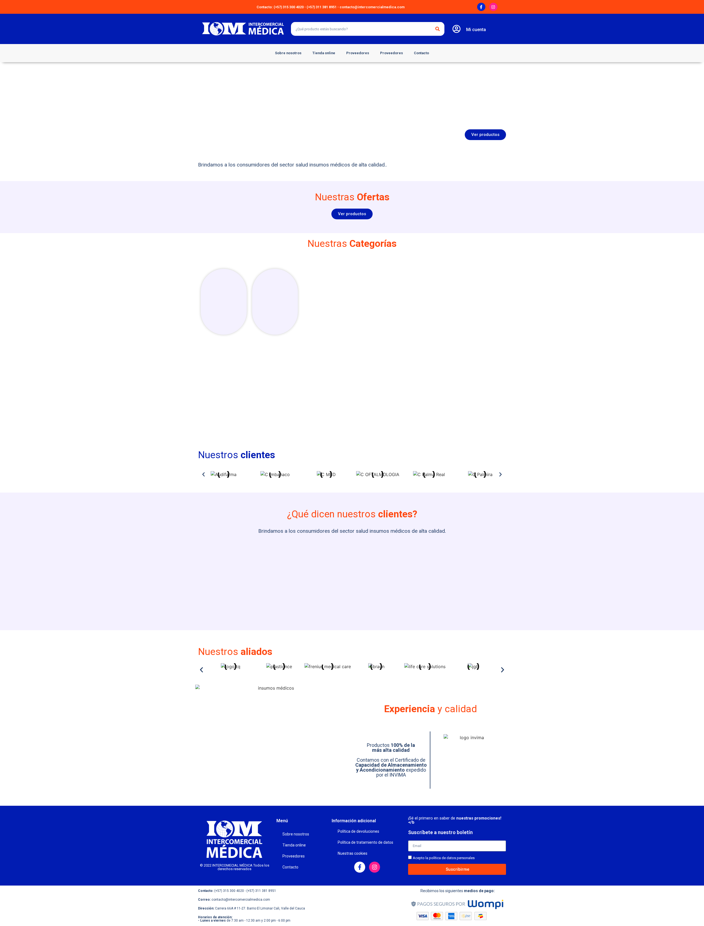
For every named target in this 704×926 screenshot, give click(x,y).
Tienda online (323, 53)
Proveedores (357, 53)
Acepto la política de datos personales (444, 858)
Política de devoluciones (358, 831)
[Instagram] (493, 7)
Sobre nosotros (288, 53)
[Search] (437, 29)
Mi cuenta (476, 29)
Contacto (421, 53)
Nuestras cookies (352, 853)
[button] (203, 474)
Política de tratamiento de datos (365, 842)
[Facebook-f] (481, 7)
